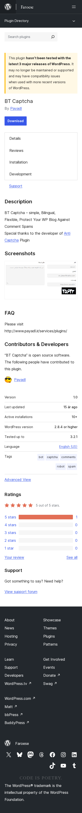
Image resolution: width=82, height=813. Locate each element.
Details (15, 138)
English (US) (68, 446)
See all (72, 557)
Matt (11, 706)
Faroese (22, 743)
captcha (52, 457)
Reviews (16, 150)
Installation (18, 162)
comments (68, 457)
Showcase (52, 620)
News (9, 628)
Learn (9, 659)
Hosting (11, 636)
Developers (14, 675)
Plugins (49, 636)
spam (72, 466)
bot (41, 457)
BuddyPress (17, 722)
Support (15, 186)
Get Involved (54, 659)
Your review (14, 557)
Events (49, 667)
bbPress (14, 714)
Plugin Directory (17, 21)
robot (60, 466)
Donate (51, 675)
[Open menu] (74, 7)
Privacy (11, 644)
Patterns (50, 644)
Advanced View (18, 479)
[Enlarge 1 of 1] (71, 267)
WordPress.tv (18, 683)
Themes (50, 628)
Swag (50, 683)
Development (20, 174)
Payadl (16, 108)
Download (16, 121)
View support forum (21, 591)
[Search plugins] (52, 36)
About (10, 620)
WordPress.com (20, 698)
